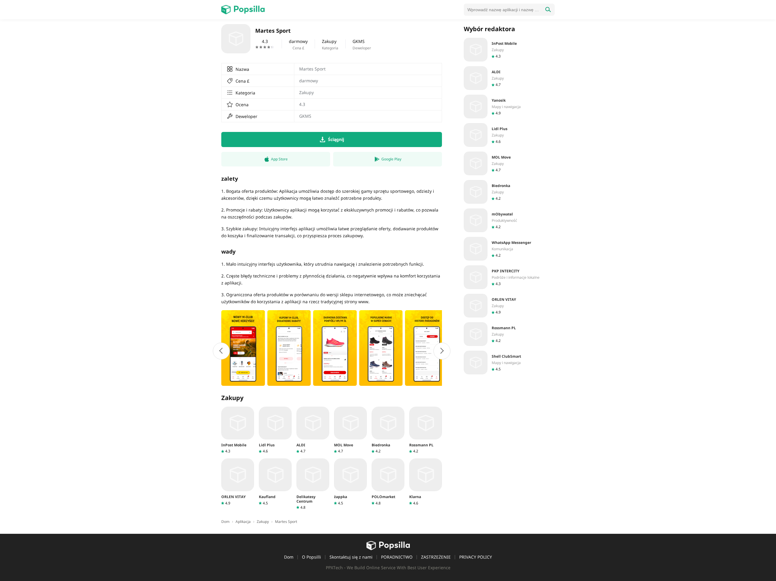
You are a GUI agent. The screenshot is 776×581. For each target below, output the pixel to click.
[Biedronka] (388, 430)
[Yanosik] (509, 106)
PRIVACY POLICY (475, 557)
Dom (288, 557)
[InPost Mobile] (237, 430)
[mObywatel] (509, 220)
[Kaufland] (275, 481)
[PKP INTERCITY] (509, 277)
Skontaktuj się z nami (351, 557)
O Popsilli (311, 557)
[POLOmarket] (388, 481)
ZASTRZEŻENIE (436, 557)
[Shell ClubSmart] (509, 362)
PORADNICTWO (397, 557)
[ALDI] (312, 430)
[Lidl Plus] (275, 430)
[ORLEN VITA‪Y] (237, 481)
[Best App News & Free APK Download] (243, 10)
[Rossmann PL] (425, 430)
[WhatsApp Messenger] (509, 249)
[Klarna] (425, 481)
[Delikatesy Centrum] (312, 484)
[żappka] (350, 481)
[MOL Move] (350, 430)
